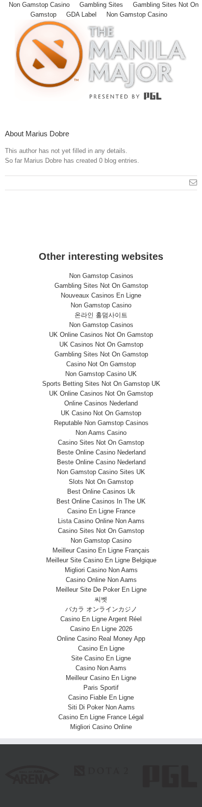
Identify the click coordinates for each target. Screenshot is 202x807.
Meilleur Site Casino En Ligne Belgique (101, 560)
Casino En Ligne (101, 648)
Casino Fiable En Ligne (101, 697)
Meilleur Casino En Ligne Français (101, 550)
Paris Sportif (101, 687)
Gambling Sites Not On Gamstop (101, 285)
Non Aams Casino (101, 432)
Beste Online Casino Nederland (101, 452)
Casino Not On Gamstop (101, 364)
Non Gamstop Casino (136, 14)
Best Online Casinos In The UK (101, 501)
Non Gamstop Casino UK (101, 374)
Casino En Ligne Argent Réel (101, 619)
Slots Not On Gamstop (101, 481)
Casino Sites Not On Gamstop (101, 442)
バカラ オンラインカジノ (101, 609)
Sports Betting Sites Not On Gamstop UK (101, 383)
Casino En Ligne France (101, 511)
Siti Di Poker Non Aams (101, 707)
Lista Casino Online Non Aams (101, 521)
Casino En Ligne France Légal (101, 717)
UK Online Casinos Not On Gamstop (101, 334)
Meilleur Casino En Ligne (101, 677)
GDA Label (81, 14)
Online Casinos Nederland (101, 403)
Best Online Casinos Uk (101, 491)
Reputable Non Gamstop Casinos (101, 423)
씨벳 (101, 599)
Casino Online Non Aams (101, 579)
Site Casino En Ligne (101, 658)
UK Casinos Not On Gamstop (101, 344)
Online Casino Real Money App (101, 638)
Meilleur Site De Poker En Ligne (101, 589)
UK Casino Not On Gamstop (101, 413)
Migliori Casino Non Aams (101, 570)
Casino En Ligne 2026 (101, 628)
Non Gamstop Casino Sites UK (101, 472)
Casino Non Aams (101, 668)
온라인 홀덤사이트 (101, 315)
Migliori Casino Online (101, 727)
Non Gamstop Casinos (101, 275)
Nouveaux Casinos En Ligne (101, 295)
